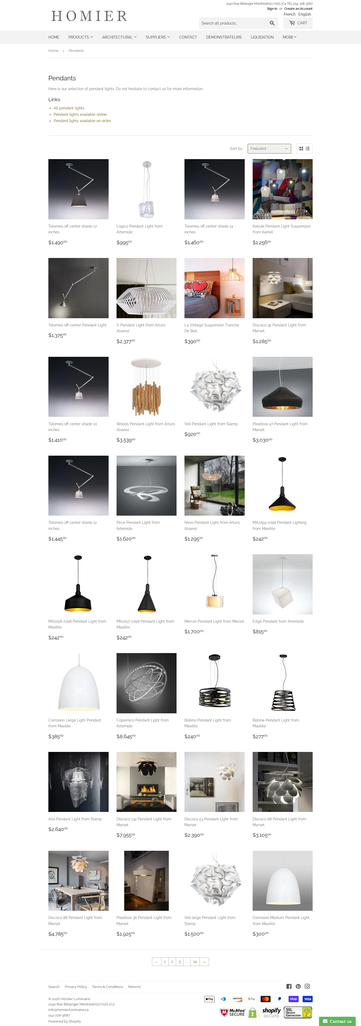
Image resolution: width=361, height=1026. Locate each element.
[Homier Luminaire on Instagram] (307, 987)
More (288, 37)
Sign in (272, 9)
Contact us (339, 1021)
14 (195, 961)
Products (79, 37)
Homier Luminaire (75, 999)
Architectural (118, 37)
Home (53, 37)
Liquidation (262, 37)
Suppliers (156, 37)
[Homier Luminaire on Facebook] (289, 987)
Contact (188, 37)
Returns (134, 987)
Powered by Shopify (64, 1021)
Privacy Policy (76, 987)
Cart (302, 23)
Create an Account (298, 9)
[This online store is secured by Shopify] (265, 1017)
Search (54, 987)
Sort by (236, 148)
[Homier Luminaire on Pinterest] (298, 987)
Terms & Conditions (107, 987)
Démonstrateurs (224, 37)
